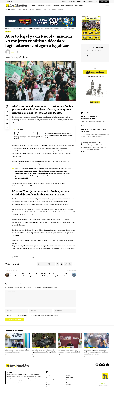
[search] (103, 5)
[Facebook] (95, 1)
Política (54, 9)
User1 (12, 52)
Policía (44, 9)
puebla (35, 257)
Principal (19, 9)
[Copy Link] (20, 57)
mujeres (30, 257)
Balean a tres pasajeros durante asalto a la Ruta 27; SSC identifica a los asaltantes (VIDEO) (96, 352)
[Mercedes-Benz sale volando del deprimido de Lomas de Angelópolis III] (44, 340)
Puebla (13, 9)
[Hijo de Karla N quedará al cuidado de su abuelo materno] (17, 340)
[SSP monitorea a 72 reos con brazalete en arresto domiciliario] (70, 340)
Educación (60, 9)
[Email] (16, 57)
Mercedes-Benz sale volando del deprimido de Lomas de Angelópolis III (44, 352)
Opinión (25, 9)
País (49, 9)
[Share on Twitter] (13, 57)
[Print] (23, 57)
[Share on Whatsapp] (57, 264)
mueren (25, 257)
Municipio (31, 9)
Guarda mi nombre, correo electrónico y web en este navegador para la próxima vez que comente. (32, 315)
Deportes (38, 9)
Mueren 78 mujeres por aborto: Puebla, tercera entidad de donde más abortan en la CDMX (58, 135)
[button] (104, 1)
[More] (27, 57)
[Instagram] (97, 1)
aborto (21, 257)
